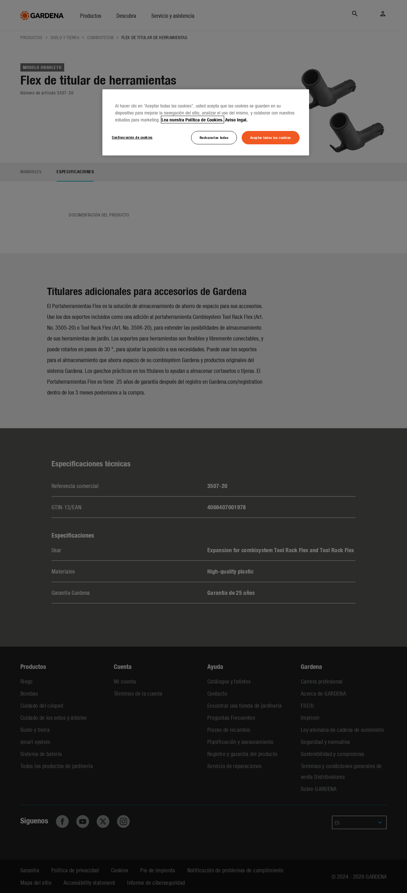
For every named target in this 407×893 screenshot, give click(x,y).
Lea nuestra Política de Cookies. (193, 119)
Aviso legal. (236, 119)
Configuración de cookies (132, 137)
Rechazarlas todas (214, 137)
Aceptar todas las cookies (270, 137)
